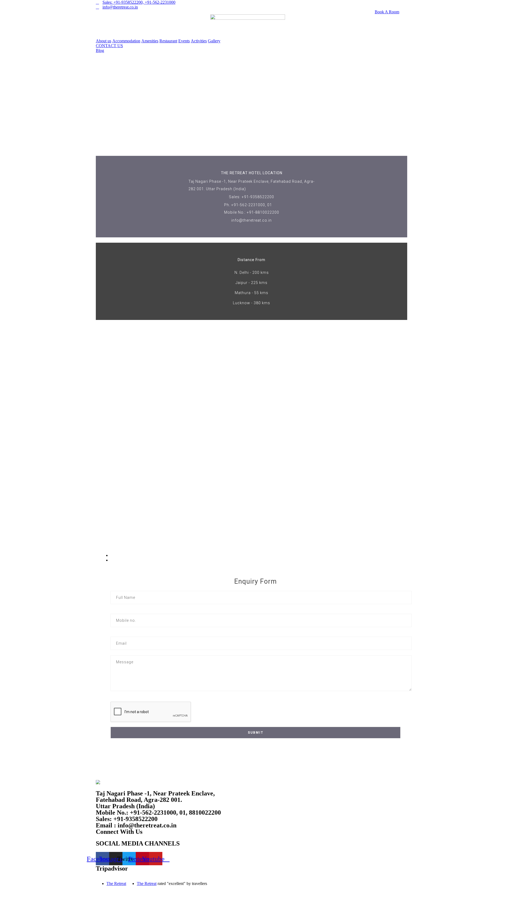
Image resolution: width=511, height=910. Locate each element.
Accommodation (126, 41)
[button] (109, 45)
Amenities (149, 41)
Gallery (214, 41)
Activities (199, 41)
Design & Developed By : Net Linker (303, 888)
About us (103, 41)
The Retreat (116, 883)
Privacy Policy (303, 879)
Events (184, 41)
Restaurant (168, 41)
